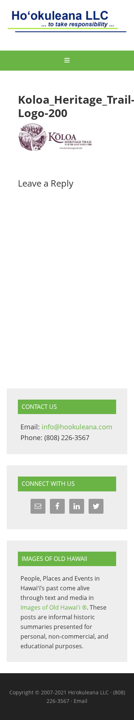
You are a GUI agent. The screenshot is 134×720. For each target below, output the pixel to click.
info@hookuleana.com (77, 426)
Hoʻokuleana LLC (67, 26)
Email (80, 700)
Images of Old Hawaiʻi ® (53, 607)
